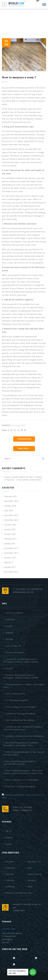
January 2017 (10, 567)
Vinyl (30, 868)
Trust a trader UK (13, 646)
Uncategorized (18, 425)
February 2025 (10, 496)
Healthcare (10, 887)
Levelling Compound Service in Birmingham (24, 736)
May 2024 (8, 510)
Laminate (9, 862)
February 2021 (10, 539)
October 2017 (10, 557)
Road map (9, 619)
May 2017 (8, 562)
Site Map (9, 639)
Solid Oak (9, 874)
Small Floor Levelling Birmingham (20, 786)
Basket (8, 844)
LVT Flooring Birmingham (16, 700)
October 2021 (10, 534)
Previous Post (24, 439)
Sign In (8, 831)
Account (9, 668)
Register (9, 837)
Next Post (23, 448)
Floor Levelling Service (15, 693)
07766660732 (26, 810)
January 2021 (10, 543)
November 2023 (11, 520)
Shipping (9, 632)
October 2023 (10, 524)
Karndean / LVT (34, 862)
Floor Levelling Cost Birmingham (19, 720)
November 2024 (11, 501)
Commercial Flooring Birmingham (20, 713)
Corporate (9, 880)
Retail (30, 887)
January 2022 (10, 529)
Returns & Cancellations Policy (19, 893)
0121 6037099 (25, 807)
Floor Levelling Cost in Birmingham (20, 707)
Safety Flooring (34, 874)
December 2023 (11, 515)
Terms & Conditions (14, 613)
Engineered (10, 868)
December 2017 (11, 548)
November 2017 (11, 553)
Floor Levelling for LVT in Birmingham (22, 780)
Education (32, 880)
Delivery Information (14, 652)
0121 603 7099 (8, 929)
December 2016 (11, 572)
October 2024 (10, 506)
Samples (9, 626)
